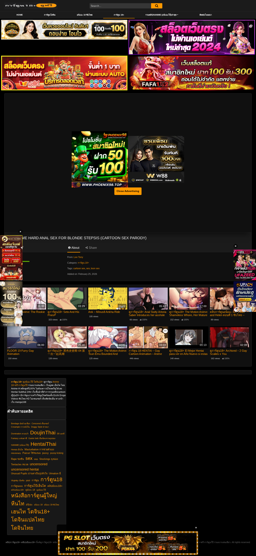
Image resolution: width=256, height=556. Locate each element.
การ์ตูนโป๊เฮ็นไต (35, 486)
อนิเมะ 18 (38, 505)
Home (19, 15)
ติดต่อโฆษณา (206, 15)
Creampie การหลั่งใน (20, 427)
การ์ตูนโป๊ (23, 385)
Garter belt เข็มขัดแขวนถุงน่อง (41, 438)
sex (88, 268)
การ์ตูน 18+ (119, 15)
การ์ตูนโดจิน (49, 15)
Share (92, 247)
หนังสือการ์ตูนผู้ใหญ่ (34, 495)
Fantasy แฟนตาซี (19, 438)
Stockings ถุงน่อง (48, 459)
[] (156, 5)
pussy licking (56, 453)
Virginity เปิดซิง (17, 480)
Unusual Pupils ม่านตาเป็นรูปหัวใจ (29, 473)
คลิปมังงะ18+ (54, 486)
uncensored (38, 464)
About (75, 247)
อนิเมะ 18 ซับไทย (84, 15)
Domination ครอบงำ (20, 433)
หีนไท (17, 504)
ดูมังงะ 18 (30, 490)
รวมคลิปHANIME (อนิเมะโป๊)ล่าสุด (161, 15)
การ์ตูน (35, 480)
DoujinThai (42, 432)
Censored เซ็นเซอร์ (40, 423)
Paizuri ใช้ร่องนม (31, 453)
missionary (16, 453)
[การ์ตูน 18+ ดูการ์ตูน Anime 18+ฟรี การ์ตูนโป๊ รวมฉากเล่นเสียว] (30, 5)
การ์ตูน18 (51, 479)
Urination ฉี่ (55, 473)
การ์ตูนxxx (17, 486)
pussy (45, 453)
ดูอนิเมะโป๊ (28, 382)
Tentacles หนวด (19, 464)
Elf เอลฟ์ (60, 433)
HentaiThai (43, 444)
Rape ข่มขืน (17, 459)
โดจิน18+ (38, 382)
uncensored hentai (25, 469)
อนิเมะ (29, 504)
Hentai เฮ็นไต (17, 449)
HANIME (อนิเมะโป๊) (20, 445)
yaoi (28, 480)
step (36, 459)
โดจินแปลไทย (27, 520)
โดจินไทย (22, 528)
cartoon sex (79, 268)
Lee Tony (78, 257)
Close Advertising (128, 191)
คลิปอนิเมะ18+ (17, 490)
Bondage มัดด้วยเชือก (20, 423)
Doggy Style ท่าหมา (40, 427)
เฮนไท (18, 512)
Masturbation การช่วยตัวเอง (39, 449)
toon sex (95, 268)
